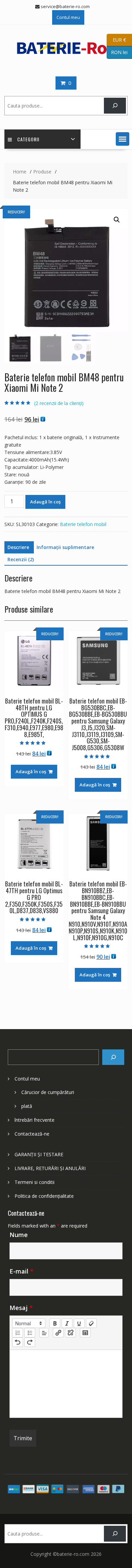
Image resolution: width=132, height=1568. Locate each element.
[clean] (91, 1323)
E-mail (21, 1271)
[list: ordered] (17, 1332)
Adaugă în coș (45, 502)
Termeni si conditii (34, 1182)
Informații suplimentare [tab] (65, 547)
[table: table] (85, 1332)
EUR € (116, 39)
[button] (122, 139)
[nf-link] (58, 1332)
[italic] (67, 1323)
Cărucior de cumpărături (47, 1092)
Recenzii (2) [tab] (20, 559)
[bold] (54, 1323)
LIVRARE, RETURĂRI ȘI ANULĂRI (50, 1168)
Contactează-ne (32, 1134)
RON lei (117, 51)
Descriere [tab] (18, 547)
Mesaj (21, 1308)
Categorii (28, 139)
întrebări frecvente (34, 1120)
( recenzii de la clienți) (59, 403)
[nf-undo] (17, 1342)
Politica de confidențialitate (44, 1196)
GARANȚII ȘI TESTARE (39, 1154)
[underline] (79, 1323)
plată (26, 1106)
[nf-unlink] (70, 1332)
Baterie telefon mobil (83, 524)
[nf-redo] (29, 1342)
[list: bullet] (29, 1332)
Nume (18, 1235)
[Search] (113, 1057)
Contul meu (68, 17)
